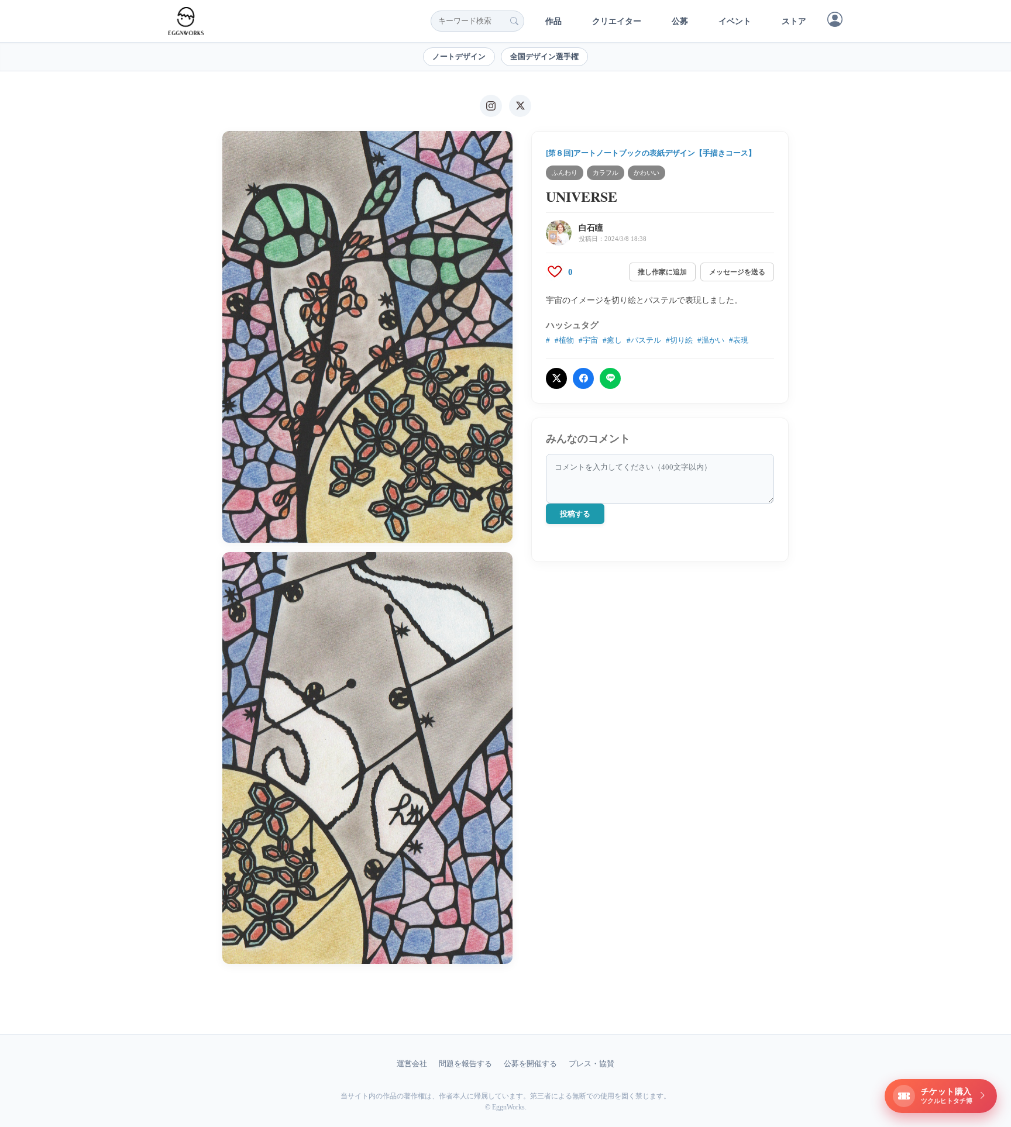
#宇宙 (588, 340)
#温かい (710, 340)
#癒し (612, 340)
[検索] (514, 21)
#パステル (644, 340)
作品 (553, 21)
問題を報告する (465, 1063)
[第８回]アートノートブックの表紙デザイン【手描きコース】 (651, 153)
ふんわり (564, 172)
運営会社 (412, 1063)
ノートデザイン (459, 56)
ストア (794, 21)
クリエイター (616, 21)
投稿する (575, 513)
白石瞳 (591, 227)
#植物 (564, 340)
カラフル (605, 172)
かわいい (646, 172)
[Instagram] (491, 106)
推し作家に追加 (662, 272)
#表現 (738, 340)
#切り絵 (679, 340)
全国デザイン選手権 (544, 56)
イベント (734, 21)
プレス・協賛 (591, 1063)
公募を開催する (530, 1063)
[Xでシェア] (556, 378)
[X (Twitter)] (520, 106)
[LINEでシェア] (610, 378)
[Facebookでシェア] (583, 378)
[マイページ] (834, 19)
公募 (680, 21)
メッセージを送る (737, 272)
